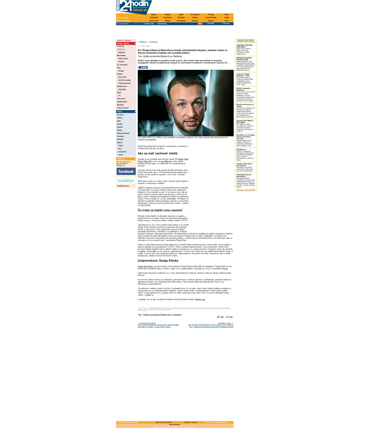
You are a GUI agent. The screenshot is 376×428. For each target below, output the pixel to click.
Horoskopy (181, 21)
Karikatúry (122, 152)
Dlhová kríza (123, 58)
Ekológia (120, 105)
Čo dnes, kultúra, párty (188, 427)
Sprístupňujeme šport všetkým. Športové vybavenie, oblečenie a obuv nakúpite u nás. (245, 140)
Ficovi (225, 268)
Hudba (121, 71)
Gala (118, 68)
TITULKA (120, 46)
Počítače (120, 139)
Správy (153, 14)
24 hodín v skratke (190, 422)
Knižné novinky (124, 80)
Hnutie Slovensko (145, 266)
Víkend (119, 118)
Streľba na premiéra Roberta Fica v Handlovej (162, 56)
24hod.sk (143, 42)
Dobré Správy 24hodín (163, 422)
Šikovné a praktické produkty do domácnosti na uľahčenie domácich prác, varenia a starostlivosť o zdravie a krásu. (245, 154)
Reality (167, 14)
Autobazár (154, 17)
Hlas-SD (147, 161)
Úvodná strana (122, 24)
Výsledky (181, 17)
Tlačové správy (123, 108)
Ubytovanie (153, 21)
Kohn (120, 155)
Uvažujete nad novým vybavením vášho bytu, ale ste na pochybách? (244, 167)
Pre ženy (120, 115)
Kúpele (195, 17)
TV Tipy (211, 14)
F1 (119, 95)
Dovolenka (167, 17)
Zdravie (121, 62)
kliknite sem (200, 299)
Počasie (195, 21)
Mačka (156, 427)
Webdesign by (216, 422)
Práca (227, 14)
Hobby (119, 130)
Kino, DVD (122, 77)
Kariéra (119, 124)
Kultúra (120, 74)
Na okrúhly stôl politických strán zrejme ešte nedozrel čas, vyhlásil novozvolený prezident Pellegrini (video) (210, 326)
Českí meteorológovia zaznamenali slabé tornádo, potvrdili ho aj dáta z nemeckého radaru (158, 326)
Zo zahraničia (122, 65)
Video (181, 14)
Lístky (226, 17)
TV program (194, 14)
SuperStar (122, 89)
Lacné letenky (210, 17)
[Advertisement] (193, 6)
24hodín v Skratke (124, 40)
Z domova (121, 49)
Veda (119, 121)
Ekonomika (121, 55)
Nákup (167, 21)
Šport (119, 92)
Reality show (122, 86)
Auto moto (121, 98)
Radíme (120, 127)
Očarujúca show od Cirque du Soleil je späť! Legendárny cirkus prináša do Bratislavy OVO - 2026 (244, 79)
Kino (227, 21)
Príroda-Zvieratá (123, 133)
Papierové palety (172, 427)
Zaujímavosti (122, 102)
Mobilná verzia (123, 186)
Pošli (230, 317)
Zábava (211, 21)
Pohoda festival (124, 83)
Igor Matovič (166, 161)
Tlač (222, 317)
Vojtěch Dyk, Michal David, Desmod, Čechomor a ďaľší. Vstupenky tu (244, 49)
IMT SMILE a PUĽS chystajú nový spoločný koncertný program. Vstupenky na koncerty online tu (244, 126)
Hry (119, 149)
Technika (120, 136)
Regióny (121, 52)
